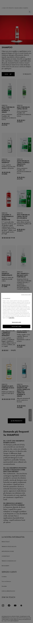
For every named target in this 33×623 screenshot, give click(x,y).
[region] (16, 311)
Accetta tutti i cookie (16, 326)
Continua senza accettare (26, 294)
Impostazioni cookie (16, 322)
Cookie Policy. (11, 317)
